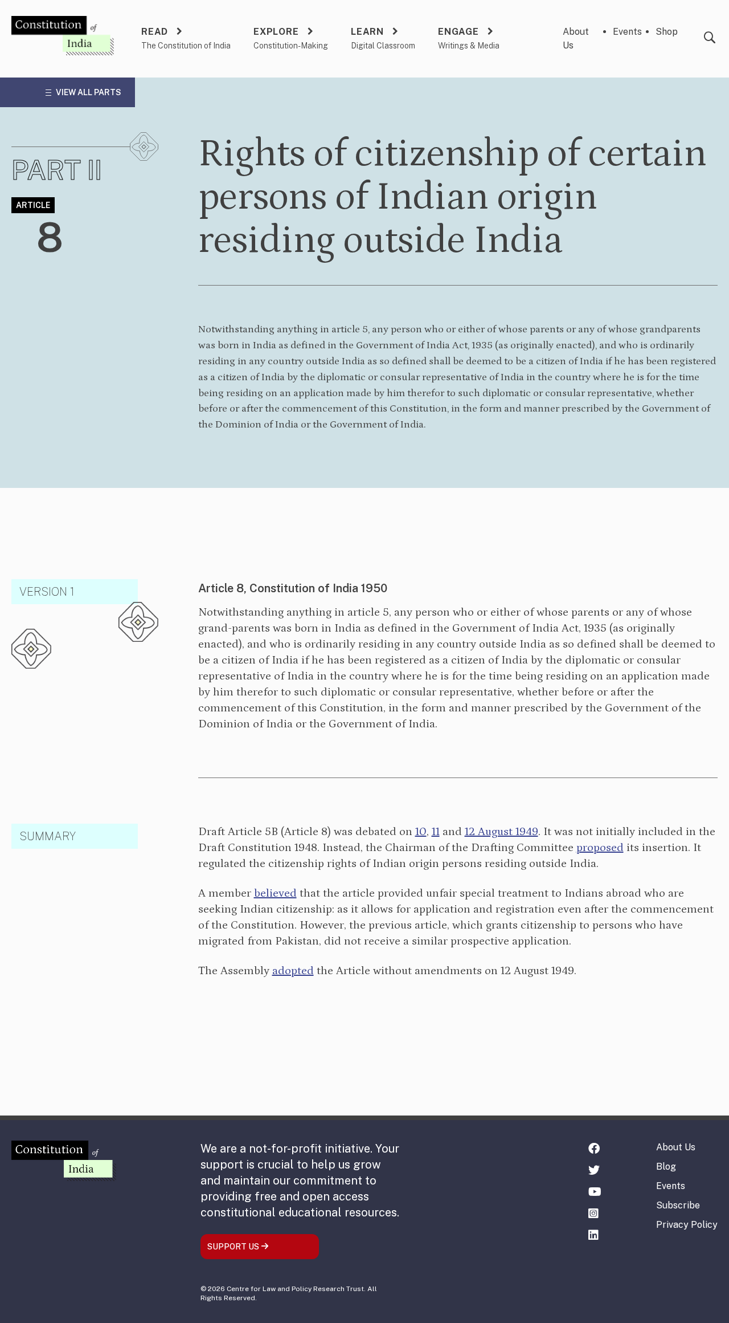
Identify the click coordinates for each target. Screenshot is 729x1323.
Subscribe (678, 1205)
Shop (667, 31)
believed (275, 893)
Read (154, 31)
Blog (666, 1166)
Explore (276, 31)
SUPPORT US (234, 1246)
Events (627, 31)
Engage (458, 31)
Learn (367, 31)
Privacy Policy (687, 1224)
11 (436, 831)
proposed (600, 847)
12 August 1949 (501, 831)
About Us (675, 1147)
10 (421, 831)
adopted (293, 970)
